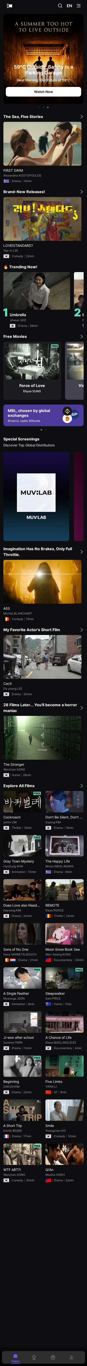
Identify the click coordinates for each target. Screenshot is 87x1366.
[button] (39, 107)
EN (69, 5)
